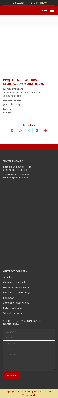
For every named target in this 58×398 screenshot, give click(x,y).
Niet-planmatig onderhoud (16, 287)
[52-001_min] (11, 45)
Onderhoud (8, 277)
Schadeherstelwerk (12, 313)
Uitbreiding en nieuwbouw (16, 302)
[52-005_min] (29, 62)
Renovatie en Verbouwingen (17, 292)
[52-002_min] (29, 45)
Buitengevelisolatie (12, 307)
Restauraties (9, 297)
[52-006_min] (46, 62)
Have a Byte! (47, 391)
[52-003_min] (46, 45)
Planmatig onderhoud (14, 282)
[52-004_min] (11, 62)
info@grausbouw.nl (39, 3)
